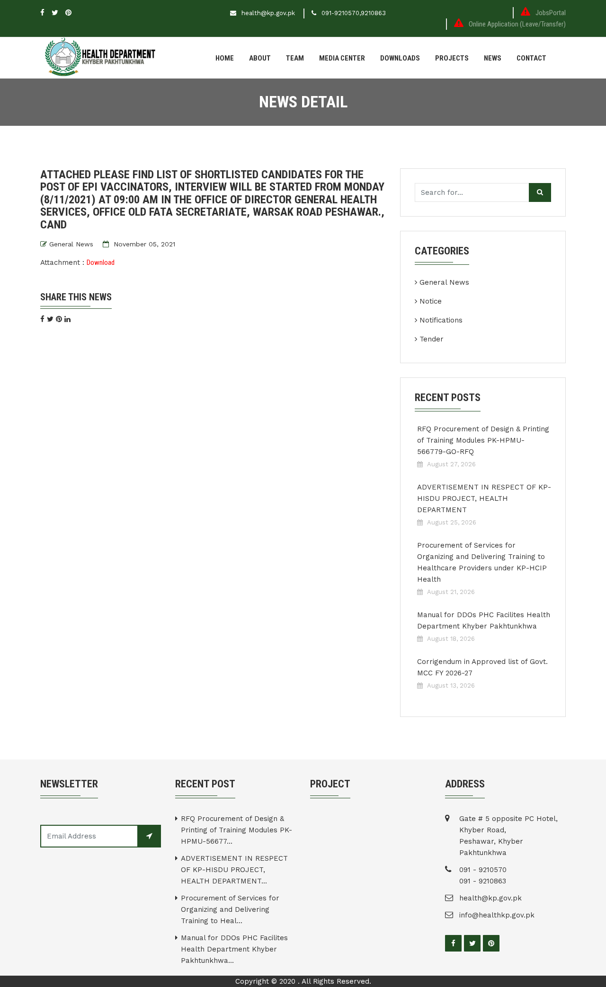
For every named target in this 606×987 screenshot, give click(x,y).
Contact (531, 58)
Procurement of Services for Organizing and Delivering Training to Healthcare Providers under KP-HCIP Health (482, 562)
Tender (431, 339)
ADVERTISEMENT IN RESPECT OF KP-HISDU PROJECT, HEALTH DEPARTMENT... (234, 869)
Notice (430, 301)
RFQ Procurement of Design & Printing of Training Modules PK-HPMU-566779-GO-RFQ (483, 440)
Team (295, 58)
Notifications (441, 320)
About (260, 58)
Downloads (400, 58)
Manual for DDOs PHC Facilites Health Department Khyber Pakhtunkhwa (483, 620)
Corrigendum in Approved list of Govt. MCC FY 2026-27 (482, 667)
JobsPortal (550, 13)
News (492, 58)
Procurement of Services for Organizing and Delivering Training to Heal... (230, 909)
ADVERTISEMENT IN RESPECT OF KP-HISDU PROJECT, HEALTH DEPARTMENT (484, 498)
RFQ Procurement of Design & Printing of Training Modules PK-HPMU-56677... (236, 830)
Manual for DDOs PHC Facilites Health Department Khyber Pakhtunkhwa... (234, 949)
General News (71, 244)
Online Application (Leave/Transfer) (517, 24)
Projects (452, 58)
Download (101, 262)
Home (224, 58)
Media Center (342, 58)
